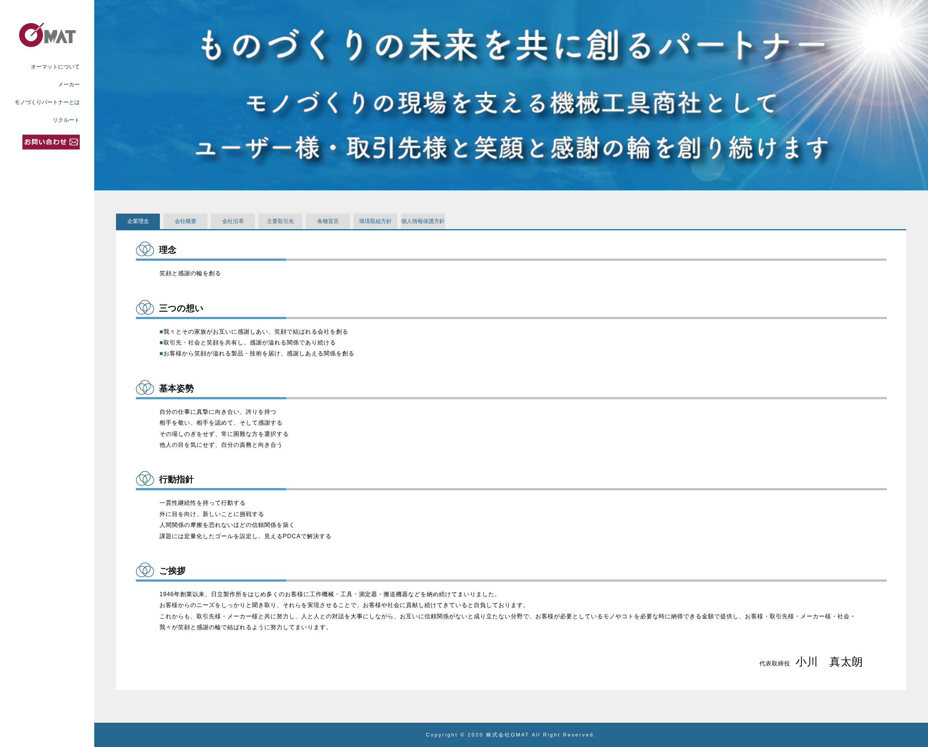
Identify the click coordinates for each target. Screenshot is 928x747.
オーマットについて (55, 66)
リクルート (66, 120)
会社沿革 (233, 221)
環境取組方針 (375, 221)
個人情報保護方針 (423, 221)
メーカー (69, 84)
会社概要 (185, 221)
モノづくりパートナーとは (47, 102)
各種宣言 (328, 221)
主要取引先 (280, 221)
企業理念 (138, 221)
